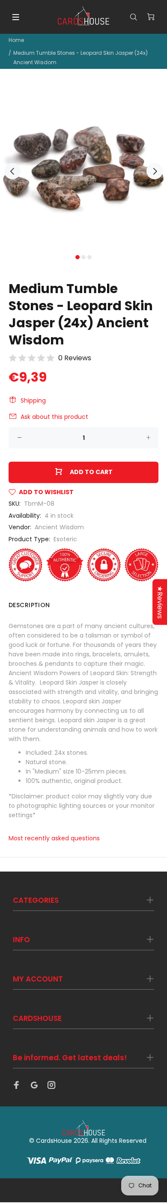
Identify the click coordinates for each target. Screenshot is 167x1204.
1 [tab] (77, 257)
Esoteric (65, 539)
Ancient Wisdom (59, 527)
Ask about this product (54, 416)
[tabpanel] (83, 166)
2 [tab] (83, 257)
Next (154, 171)
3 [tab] (89, 257)
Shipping (33, 400)
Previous (12, 171)
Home (16, 40)
